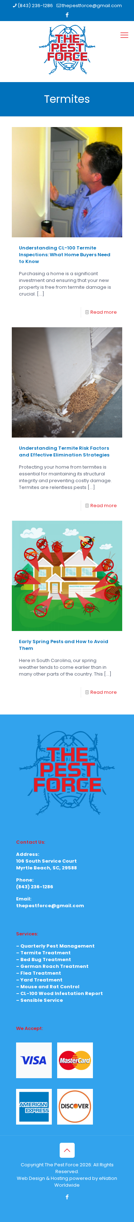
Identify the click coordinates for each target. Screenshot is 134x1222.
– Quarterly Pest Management (55, 946)
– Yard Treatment (39, 979)
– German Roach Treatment (52, 966)
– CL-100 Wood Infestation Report (59, 993)
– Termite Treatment (43, 952)
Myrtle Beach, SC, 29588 (46, 867)
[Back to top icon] (67, 1150)
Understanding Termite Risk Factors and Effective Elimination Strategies (64, 451)
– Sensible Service (39, 1000)
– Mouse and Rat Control (47, 986)
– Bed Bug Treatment (43, 959)
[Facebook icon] (67, 15)
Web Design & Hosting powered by (58, 1178)
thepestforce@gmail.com (92, 5)
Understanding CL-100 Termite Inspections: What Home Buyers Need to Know (64, 254)
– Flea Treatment (38, 973)
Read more (103, 312)
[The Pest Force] (67, 50)
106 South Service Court (46, 861)
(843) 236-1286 (35, 5)
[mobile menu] (124, 35)
